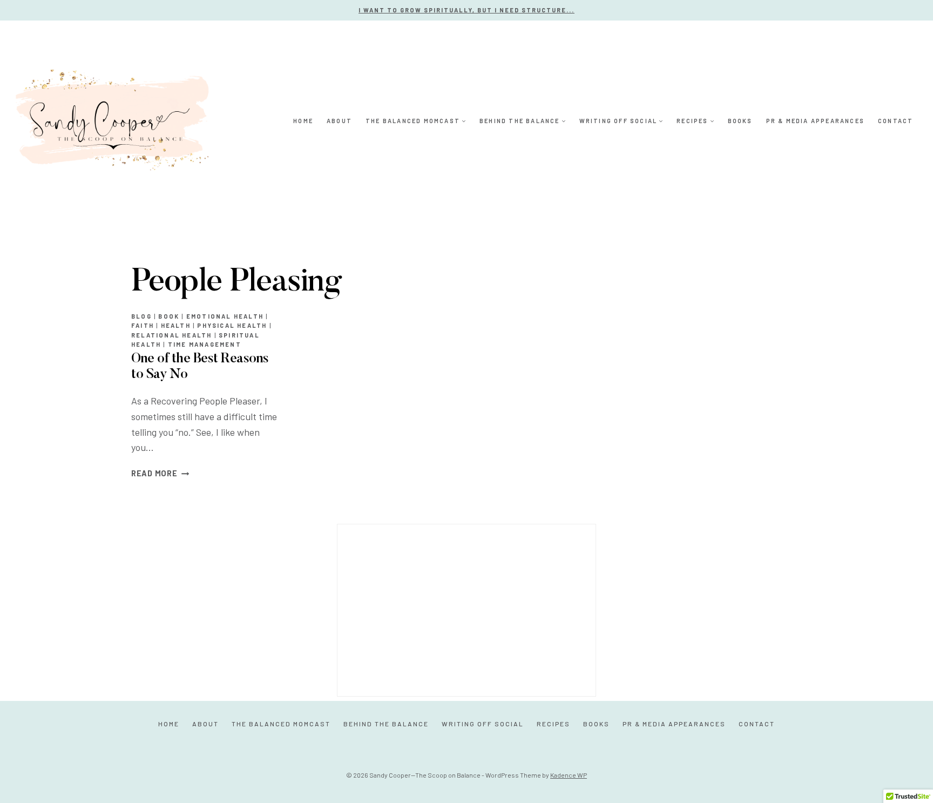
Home (303, 120)
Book (168, 316)
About (339, 120)
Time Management (204, 344)
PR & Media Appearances (815, 120)
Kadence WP (568, 775)
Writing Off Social (483, 723)
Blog (141, 316)
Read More (160, 473)
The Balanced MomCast (281, 723)
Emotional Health (224, 316)
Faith (142, 325)
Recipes (553, 723)
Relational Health (171, 335)
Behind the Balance (386, 723)
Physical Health (232, 325)
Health (176, 325)
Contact (895, 120)
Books (740, 120)
